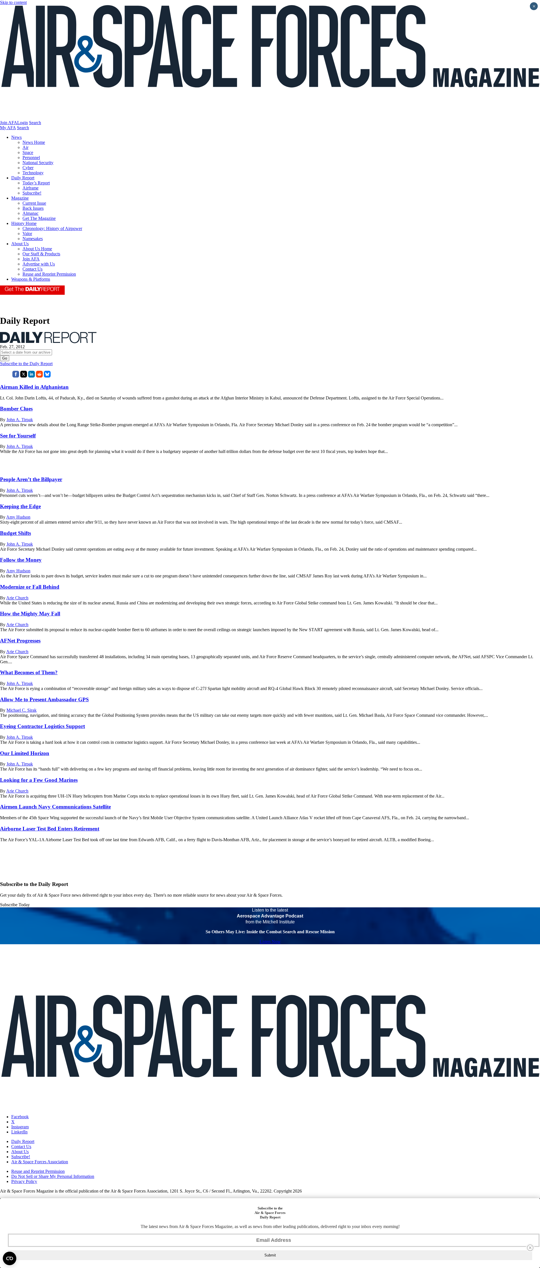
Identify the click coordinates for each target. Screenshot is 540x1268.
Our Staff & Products (41, 253)
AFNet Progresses (20, 641)
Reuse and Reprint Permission (49, 274)
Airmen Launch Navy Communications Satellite (55, 807)
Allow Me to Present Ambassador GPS (44, 699)
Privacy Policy (24, 1181)
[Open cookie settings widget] (9, 1258)
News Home (33, 142)
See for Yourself (18, 436)
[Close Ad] (530, 1248)
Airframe (30, 188)
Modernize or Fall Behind (29, 587)
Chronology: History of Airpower (52, 228)
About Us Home (37, 248)
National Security (37, 162)
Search (35, 122)
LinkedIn (19, 1131)
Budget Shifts (15, 533)
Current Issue (34, 203)
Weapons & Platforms (30, 279)
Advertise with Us (38, 264)
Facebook (20, 1116)
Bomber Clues (16, 409)
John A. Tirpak (19, 419)
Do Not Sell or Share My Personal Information (52, 1176)
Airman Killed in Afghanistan (34, 387)
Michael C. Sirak (21, 710)
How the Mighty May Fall (30, 614)
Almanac (30, 213)
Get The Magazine (39, 218)
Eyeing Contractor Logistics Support (42, 726)
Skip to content (13, 2)
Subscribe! (31, 193)
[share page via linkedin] (31, 376)
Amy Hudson (18, 517)
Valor (27, 233)
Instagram (20, 1126)
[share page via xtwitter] (23, 376)
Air (25, 147)
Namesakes (32, 238)
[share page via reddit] (39, 376)
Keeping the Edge (20, 506)
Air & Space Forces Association (39, 1161)
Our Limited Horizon (24, 753)
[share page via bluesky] (47, 376)
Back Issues (33, 208)
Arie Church (17, 597)
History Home (24, 223)
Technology (33, 172)
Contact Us (32, 269)
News (16, 137)
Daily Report (22, 177)
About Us (20, 243)
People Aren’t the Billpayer (31, 479)
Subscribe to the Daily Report (26, 363)
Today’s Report (36, 182)
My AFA (8, 127)
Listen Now (270, 941)
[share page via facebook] (15, 376)
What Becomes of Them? (29, 672)
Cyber (27, 167)
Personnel (31, 157)
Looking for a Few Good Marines (39, 780)
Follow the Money (21, 560)
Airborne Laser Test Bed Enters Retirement (49, 829)
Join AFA (8, 122)
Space (27, 152)
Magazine (20, 198)
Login (22, 122)
